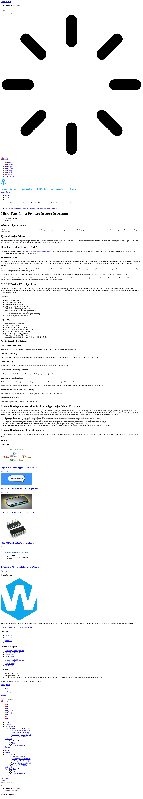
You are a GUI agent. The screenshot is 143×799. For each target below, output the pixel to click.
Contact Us (8, 637)
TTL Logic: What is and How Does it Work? (20, 567)
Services (13, 189)
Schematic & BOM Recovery (22, 737)
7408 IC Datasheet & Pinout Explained (17, 543)
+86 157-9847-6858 (71, 9)
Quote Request (10, 656)
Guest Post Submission (12, 652)
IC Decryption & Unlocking (21, 730)
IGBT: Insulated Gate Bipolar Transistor (18, 513)
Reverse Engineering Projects (26, 203)
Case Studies (27, 189)
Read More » (5, 472)
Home (4, 189)
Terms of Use (5, 688)
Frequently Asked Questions (14, 651)
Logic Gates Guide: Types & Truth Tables (19, 467)
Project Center (9, 654)
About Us (8, 635)
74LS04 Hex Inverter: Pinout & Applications (20, 488)
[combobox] (10, 13)
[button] (15, 726)
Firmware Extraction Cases (21, 728)
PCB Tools (41, 189)
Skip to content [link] (6, 2)
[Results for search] (71, 85)
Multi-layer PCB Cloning (20, 733)
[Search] (2, 157)
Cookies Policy (6, 692)
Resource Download (19, 745)
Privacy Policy (5, 685)
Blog (13, 743)
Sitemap (3, 695)
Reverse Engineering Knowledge (25, 208)
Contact (72, 189)
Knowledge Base (57, 189)
